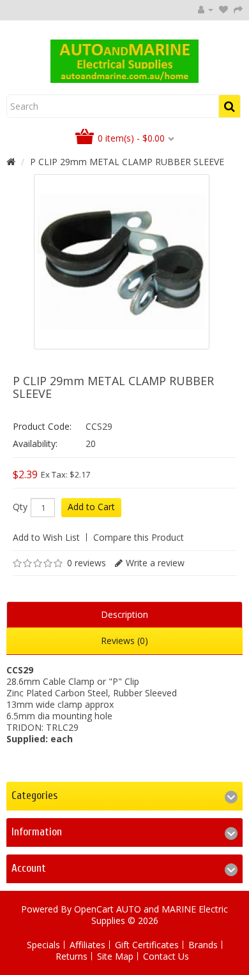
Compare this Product (138, 537)
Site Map (115, 956)
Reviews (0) (124, 640)
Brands (203, 945)
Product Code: (42, 426)
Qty (20, 507)
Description (124, 614)
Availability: (35, 443)
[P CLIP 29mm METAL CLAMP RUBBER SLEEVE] (121, 261)
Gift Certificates (147, 945)
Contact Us (166, 956)
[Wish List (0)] (223, 9)
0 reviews (86, 563)
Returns (71, 956)
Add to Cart (91, 507)
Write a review (155, 563)
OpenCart (94, 909)
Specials (43, 945)
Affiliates (87, 945)
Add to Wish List (46, 537)
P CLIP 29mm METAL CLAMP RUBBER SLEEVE (127, 162)
